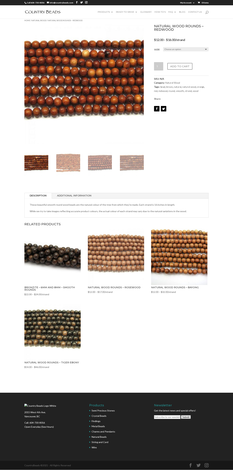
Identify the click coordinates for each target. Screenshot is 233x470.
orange (200, 86)
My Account (186, 3)
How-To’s (160, 12)
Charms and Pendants (103, 431)
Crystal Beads (99, 415)
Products (104, 12)
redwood (163, 90)
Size (157, 49)
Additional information (74, 195)
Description (38, 195)
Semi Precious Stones (103, 410)
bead (162, 86)
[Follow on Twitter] (163, 108)
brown (169, 86)
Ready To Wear (125, 12)
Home (27, 20)
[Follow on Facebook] (156, 108)
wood (195, 90)
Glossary (146, 12)
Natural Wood (38, 20)
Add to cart (180, 66)
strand (188, 90)
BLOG (182, 12)
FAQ (170, 12)
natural (177, 86)
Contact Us (195, 12)
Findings (96, 421)
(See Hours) (47, 426)
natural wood (189, 86)
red (155, 90)
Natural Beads (99, 436)
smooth (180, 90)
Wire (94, 447)
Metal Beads (98, 426)
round (172, 90)
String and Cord (100, 442)
